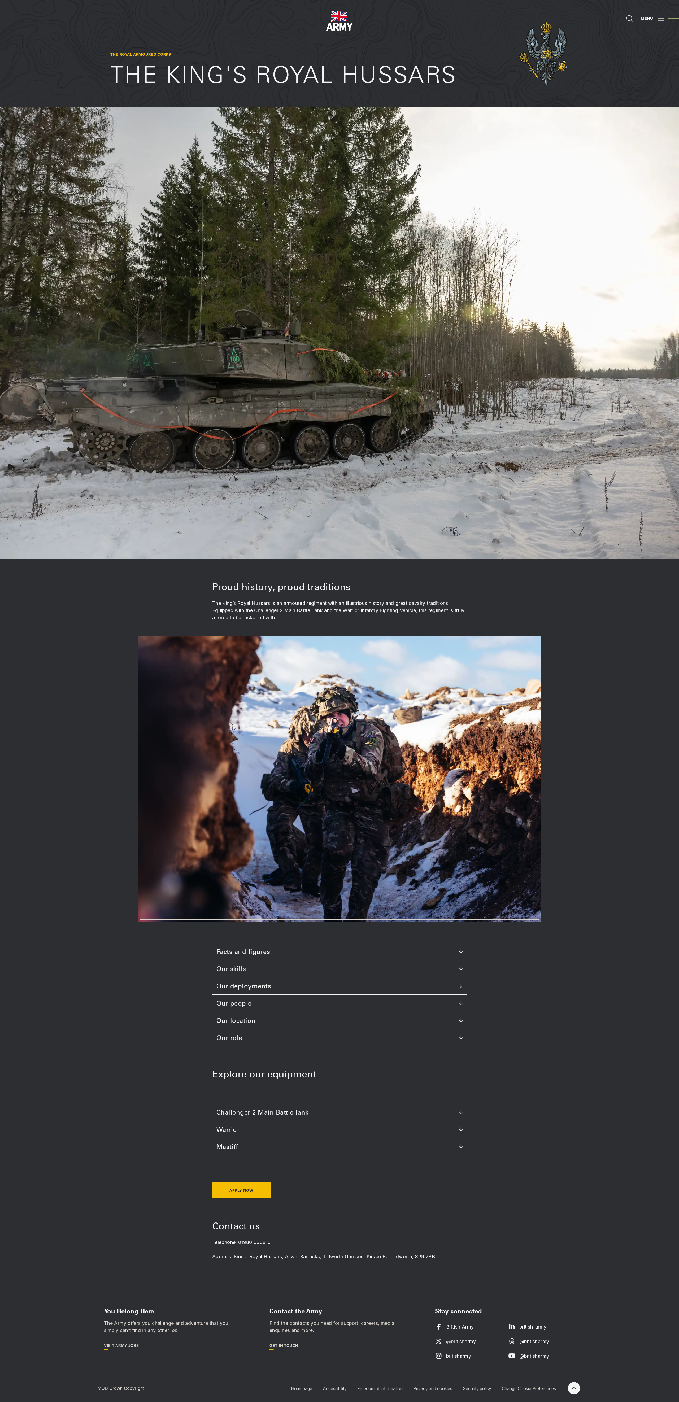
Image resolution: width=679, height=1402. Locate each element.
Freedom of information (380, 1388)
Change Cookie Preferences (529, 1388)
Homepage (301, 1388)
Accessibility (335, 1388)
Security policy (477, 1388)
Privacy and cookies (432, 1388)
